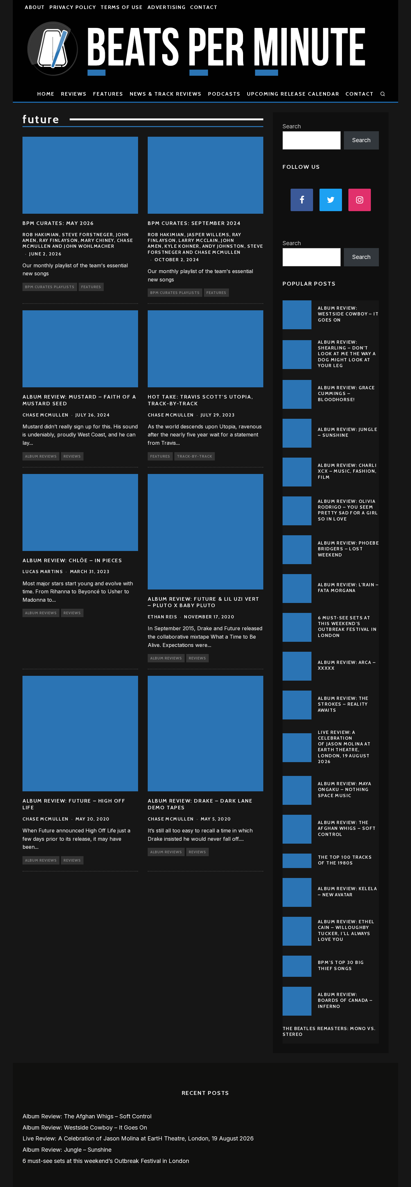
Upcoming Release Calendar (293, 94)
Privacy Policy (72, 7)
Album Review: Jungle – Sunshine (347, 432)
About (35, 7)
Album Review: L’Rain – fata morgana (348, 587)
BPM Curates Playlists (49, 287)
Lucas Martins (42, 571)
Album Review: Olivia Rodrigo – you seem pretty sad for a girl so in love (348, 510)
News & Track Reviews (166, 94)
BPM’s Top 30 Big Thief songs (341, 965)
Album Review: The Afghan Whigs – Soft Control (347, 828)
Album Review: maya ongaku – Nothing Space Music (344, 789)
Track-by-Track (194, 456)
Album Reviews (41, 456)
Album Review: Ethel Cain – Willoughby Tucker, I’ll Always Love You (346, 930)
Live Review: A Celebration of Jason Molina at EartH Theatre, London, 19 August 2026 (344, 746)
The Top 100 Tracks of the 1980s (345, 860)
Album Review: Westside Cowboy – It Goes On (348, 314)
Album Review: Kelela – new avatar (347, 891)
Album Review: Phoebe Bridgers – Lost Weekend (348, 548)
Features (108, 94)
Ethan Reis (162, 617)
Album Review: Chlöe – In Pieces (72, 560)
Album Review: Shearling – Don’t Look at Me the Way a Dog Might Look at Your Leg (347, 353)
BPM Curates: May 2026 (58, 223)
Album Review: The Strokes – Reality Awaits (343, 704)
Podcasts (224, 94)
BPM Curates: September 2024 (194, 223)
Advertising (166, 7)
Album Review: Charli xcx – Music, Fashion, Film (347, 471)
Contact (203, 7)
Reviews (74, 94)
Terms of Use (122, 7)
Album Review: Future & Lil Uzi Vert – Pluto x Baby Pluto (203, 602)
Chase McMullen (45, 415)
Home (46, 94)
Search (292, 126)
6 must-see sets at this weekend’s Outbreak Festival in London (347, 626)
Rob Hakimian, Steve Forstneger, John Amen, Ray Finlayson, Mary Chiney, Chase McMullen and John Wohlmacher (77, 240)
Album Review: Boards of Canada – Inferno (345, 1000)
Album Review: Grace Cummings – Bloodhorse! (346, 393)
